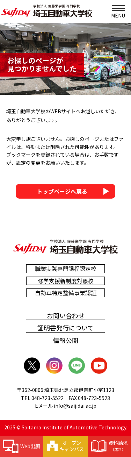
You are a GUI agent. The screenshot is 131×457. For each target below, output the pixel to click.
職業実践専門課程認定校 (65, 268)
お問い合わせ (66, 315)
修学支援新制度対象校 (66, 281)
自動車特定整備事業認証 (65, 293)
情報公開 (65, 340)
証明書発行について (65, 327)
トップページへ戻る (62, 191)
